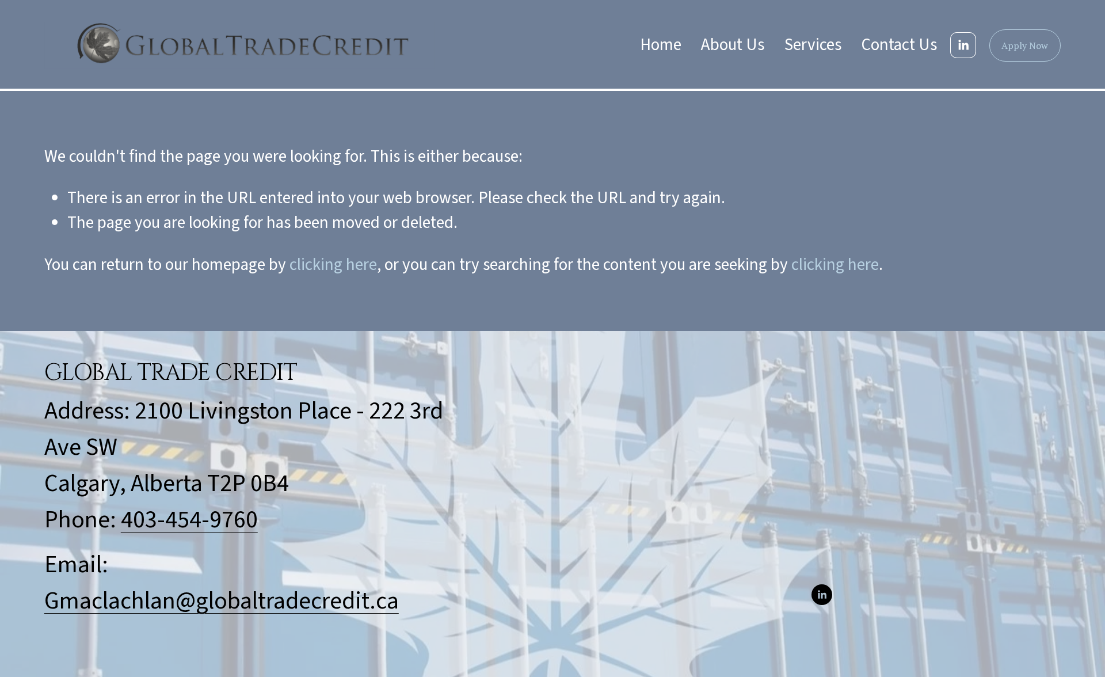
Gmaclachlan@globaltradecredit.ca (221, 601)
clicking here (333, 265)
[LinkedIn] (963, 45)
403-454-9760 (189, 520)
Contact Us (899, 45)
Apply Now (1024, 45)
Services (812, 45)
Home (660, 45)
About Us (732, 45)
